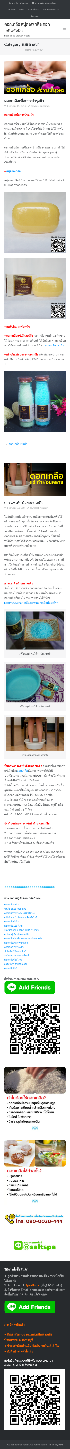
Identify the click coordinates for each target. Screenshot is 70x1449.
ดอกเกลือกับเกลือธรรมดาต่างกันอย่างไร (23, 938)
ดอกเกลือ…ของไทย (13, 925)
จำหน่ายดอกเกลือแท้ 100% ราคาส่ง (21, 930)
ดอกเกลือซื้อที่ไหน (13, 959)
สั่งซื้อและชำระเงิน (51, 9)
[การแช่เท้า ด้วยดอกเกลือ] (35, 479)
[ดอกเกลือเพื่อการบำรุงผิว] (35, 77)
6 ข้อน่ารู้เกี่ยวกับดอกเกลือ (16, 934)
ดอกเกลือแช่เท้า (54, 345)
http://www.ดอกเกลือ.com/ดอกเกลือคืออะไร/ (31, 602)
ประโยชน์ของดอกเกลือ (15, 908)
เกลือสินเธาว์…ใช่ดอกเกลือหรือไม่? (20, 917)
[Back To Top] (61, 1441)
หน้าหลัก (11, 9)
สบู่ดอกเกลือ (13, 171)
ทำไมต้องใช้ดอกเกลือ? (15, 951)
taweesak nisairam (40, 106)
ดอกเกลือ (27, 583)
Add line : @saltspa (20, 3)
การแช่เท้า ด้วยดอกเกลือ (23, 502)
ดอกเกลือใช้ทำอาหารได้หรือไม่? (19, 913)
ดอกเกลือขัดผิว (11, 921)
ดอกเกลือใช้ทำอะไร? (14, 947)
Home (28, 49)
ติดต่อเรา (35, 16)
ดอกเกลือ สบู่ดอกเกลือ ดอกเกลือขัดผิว (30, 1444)
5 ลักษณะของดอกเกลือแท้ (16, 955)
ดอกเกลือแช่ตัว (11, 904)
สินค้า (21, 9)
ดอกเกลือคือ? (33, 9)
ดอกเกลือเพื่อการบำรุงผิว (24, 100)
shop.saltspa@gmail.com (46, 3)
